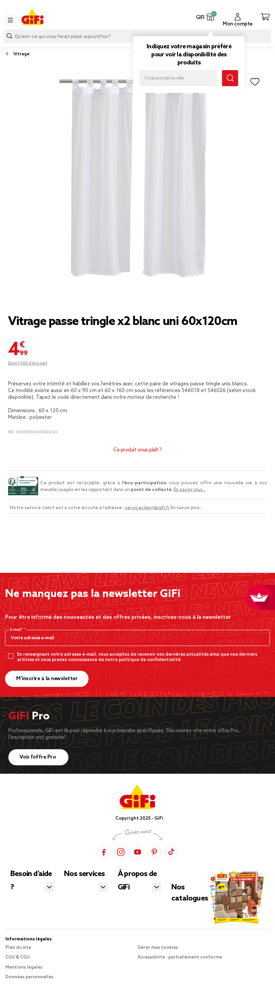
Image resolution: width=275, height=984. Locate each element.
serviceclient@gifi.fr (147, 508)
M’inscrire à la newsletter (46, 678)
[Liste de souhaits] (255, 82)
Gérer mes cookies (158, 947)
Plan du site (18, 947)
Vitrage (21, 54)
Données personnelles (29, 977)
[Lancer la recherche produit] (9, 36)
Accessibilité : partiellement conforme (180, 957)
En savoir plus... (190, 490)
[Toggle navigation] (10, 20)
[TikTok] (171, 851)
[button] (210, 17)
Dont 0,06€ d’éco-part (28, 363)
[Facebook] (104, 851)
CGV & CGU (17, 957)
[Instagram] (120, 851)
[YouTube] (137, 851)
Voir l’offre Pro (38, 757)
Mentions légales (23, 967)
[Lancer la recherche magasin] (230, 78)
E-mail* (17, 629)
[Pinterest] (154, 851)
